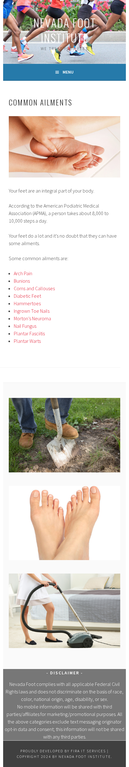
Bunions (22, 281)
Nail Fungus (25, 326)
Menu (68, 72)
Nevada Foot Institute (64, 30)
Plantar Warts (27, 341)
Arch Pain (23, 273)
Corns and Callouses (34, 288)
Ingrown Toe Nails (31, 311)
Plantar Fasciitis (29, 333)
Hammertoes (27, 303)
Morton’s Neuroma (32, 318)
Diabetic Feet (27, 296)
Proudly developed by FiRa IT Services (63, 751)
